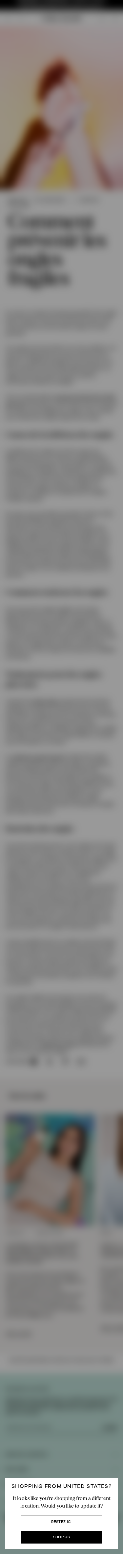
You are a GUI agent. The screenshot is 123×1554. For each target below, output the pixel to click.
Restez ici (61, 1521)
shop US (61, 1537)
